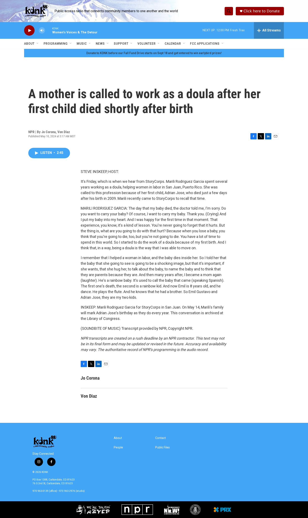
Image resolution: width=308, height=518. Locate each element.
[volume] (41, 30)
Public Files (162, 447)
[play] (29, 30)
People (118, 447)
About (29, 43)
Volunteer (146, 43)
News (100, 43)
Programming (56, 43)
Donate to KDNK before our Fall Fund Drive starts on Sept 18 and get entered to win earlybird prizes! (154, 53)
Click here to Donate (261, 11)
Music (82, 43)
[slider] (48, 30)
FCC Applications (205, 43)
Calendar (173, 43)
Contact (160, 438)
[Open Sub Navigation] (37, 43)
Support (121, 43)
